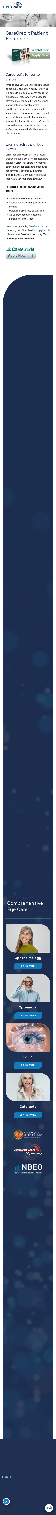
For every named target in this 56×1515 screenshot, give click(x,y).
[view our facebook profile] (2, 1477)
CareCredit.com (36, 226)
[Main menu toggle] (49, 7)
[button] (28, 966)
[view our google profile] (6, 1477)
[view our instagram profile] (10, 1477)
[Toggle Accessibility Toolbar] (6, 1501)
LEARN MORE (28, 966)
